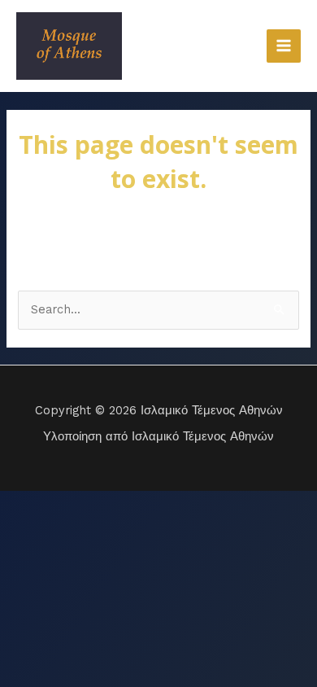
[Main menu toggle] (284, 46)
